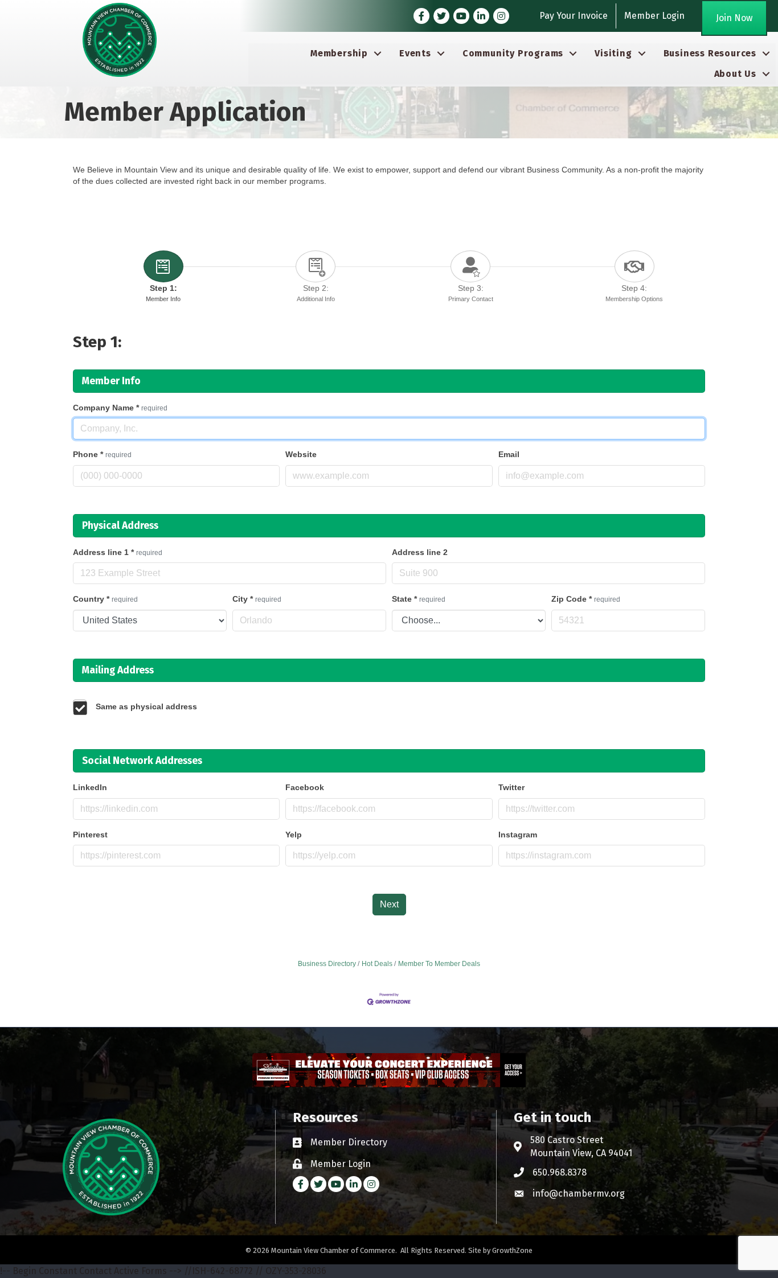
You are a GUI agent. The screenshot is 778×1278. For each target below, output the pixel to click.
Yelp (293, 834)
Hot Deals (377, 964)
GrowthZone (512, 1250)
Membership (339, 53)
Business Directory (327, 964)
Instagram (517, 834)
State (418, 598)
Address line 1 (117, 552)
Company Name (120, 407)
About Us (735, 73)
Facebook (304, 787)
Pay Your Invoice (573, 15)
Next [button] (389, 904)
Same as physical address (146, 706)
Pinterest (90, 834)
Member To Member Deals (439, 964)
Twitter (511, 787)
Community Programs (512, 53)
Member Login (654, 15)
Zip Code (585, 598)
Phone (102, 454)
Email (508, 454)
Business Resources (710, 53)
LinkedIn (90, 787)
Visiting (613, 53)
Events (415, 53)
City (256, 598)
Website (301, 454)
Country (105, 598)
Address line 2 (420, 552)
